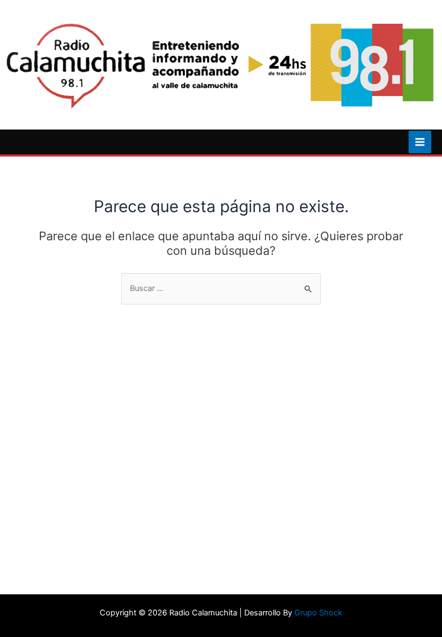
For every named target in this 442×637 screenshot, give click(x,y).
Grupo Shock (318, 613)
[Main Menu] (420, 142)
